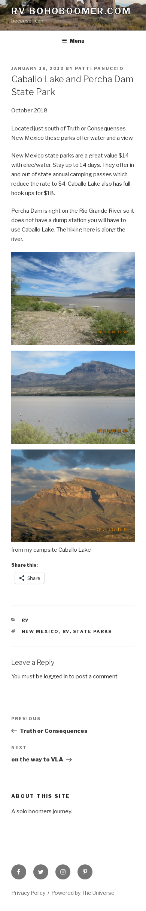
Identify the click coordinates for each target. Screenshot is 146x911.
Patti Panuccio (99, 68)
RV (25, 620)
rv (66, 631)
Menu (77, 41)
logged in (56, 676)
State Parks (92, 631)
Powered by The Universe (83, 893)
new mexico (40, 631)
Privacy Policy (28, 893)
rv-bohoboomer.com (71, 11)
